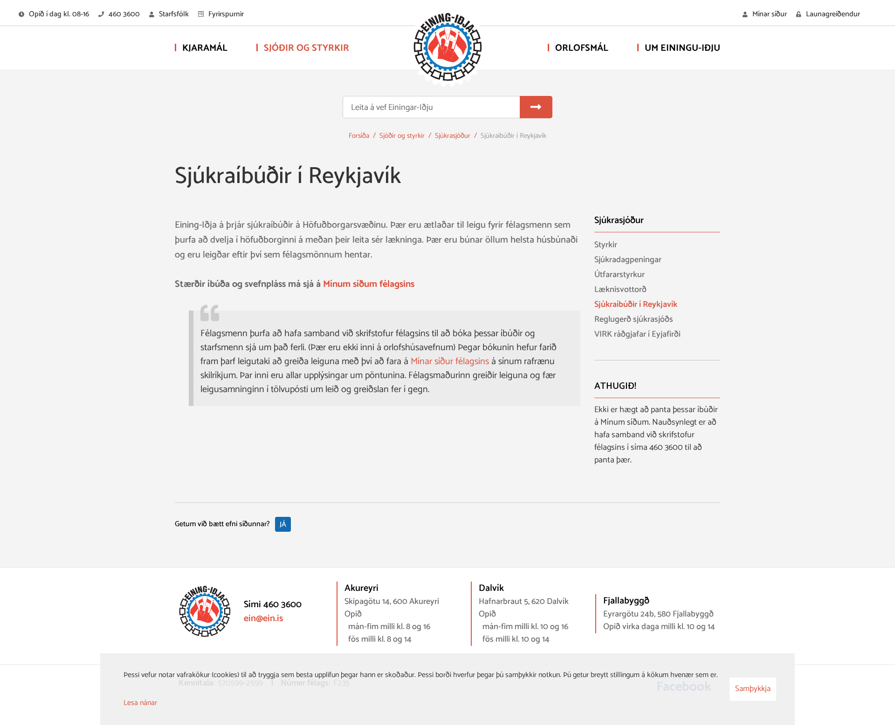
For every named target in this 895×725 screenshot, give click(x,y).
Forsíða (359, 136)
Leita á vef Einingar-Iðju (392, 108)
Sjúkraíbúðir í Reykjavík (513, 136)
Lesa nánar (140, 703)
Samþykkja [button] (753, 688)
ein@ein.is (263, 618)
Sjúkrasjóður (452, 136)
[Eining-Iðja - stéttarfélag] (447, 49)
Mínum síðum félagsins (368, 284)
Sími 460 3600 (273, 604)
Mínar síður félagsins (449, 361)
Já (283, 524)
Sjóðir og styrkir (402, 136)
